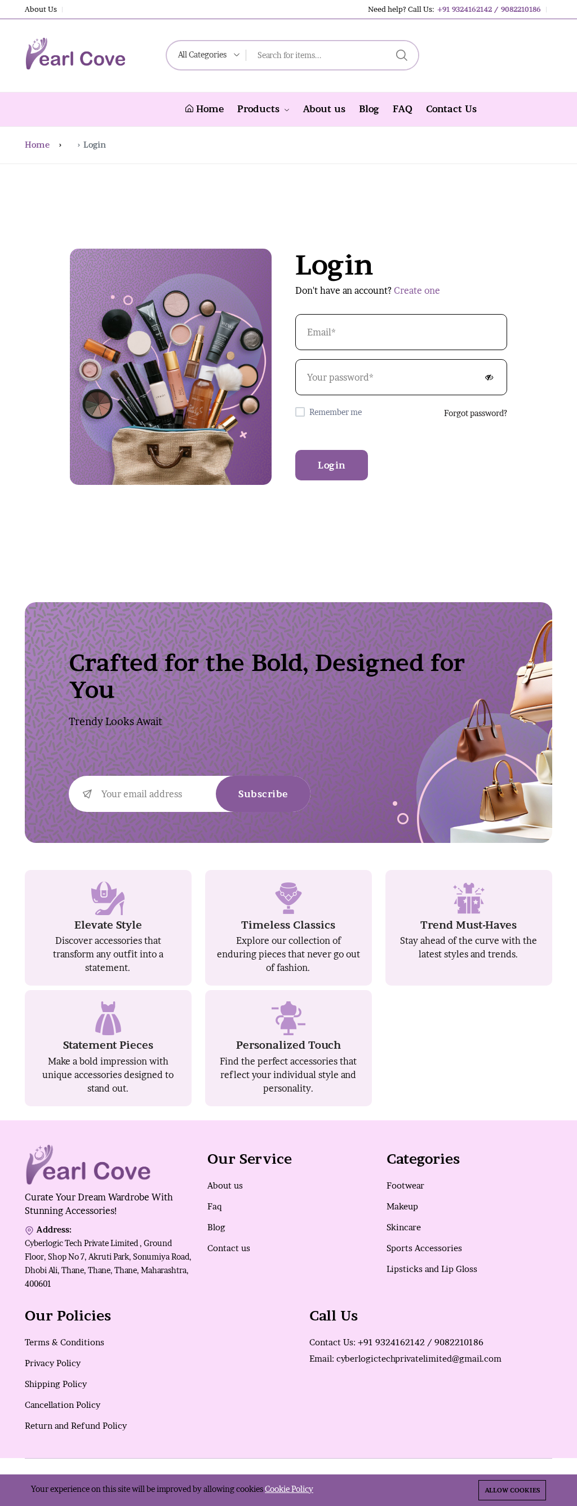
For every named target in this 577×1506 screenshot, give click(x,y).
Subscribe (263, 794)
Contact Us (451, 108)
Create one (417, 290)
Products (259, 108)
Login (331, 465)
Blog (369, 108)
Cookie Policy (289, 1489)
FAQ (402, 108)
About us (324, 108)
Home (208, 108)
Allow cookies (512, 1490)
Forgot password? (475, 413)
